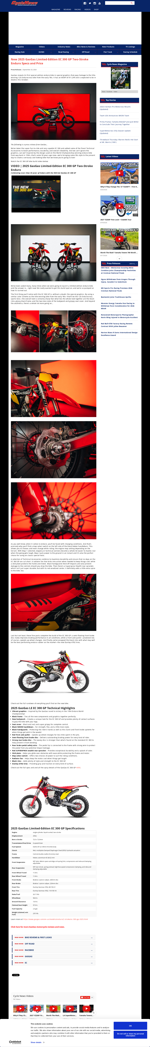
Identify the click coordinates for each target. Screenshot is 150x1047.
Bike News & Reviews (86, 47)
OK (130, 1026)
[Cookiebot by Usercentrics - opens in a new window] (15, 1042)
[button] (13, 1012)
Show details (36, 1042)
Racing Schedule (130, 52)
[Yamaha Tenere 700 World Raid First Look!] (86, 1009)
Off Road (85, 52)
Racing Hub (19, 52)
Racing (78, 9)
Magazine (56, 9)
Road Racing (63, 52)
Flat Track (108, 52)
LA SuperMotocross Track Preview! (70, 1015)
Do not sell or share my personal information (130, 1035)
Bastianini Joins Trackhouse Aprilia (116, 297)
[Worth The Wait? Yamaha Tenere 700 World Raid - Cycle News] (53, 1009)
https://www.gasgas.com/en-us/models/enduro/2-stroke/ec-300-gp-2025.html (55, 919)
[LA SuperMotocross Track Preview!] (70, 1009)
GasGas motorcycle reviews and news (46, 927)
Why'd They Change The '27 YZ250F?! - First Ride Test (20, 1015)
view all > (133, 264)
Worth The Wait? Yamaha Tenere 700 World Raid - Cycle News (53, 1015)
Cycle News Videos (23, 996)
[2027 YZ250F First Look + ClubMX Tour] (37, 1009)
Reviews (67, 9)
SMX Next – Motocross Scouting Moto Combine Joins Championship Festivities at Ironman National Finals (118, 270)
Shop (96, 9)
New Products (108, 47)
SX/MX (41, 52)
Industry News (64, 47)
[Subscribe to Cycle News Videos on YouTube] (87, 997)
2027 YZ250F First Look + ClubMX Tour (37, 1015)
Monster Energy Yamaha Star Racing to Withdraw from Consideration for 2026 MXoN (118, 306)
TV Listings (130, 47)
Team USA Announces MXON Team (114, 115)
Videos (87, 9)
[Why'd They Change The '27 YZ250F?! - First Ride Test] (20, 1009)
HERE (78, 767)
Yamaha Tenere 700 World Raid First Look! (86, 1015)
